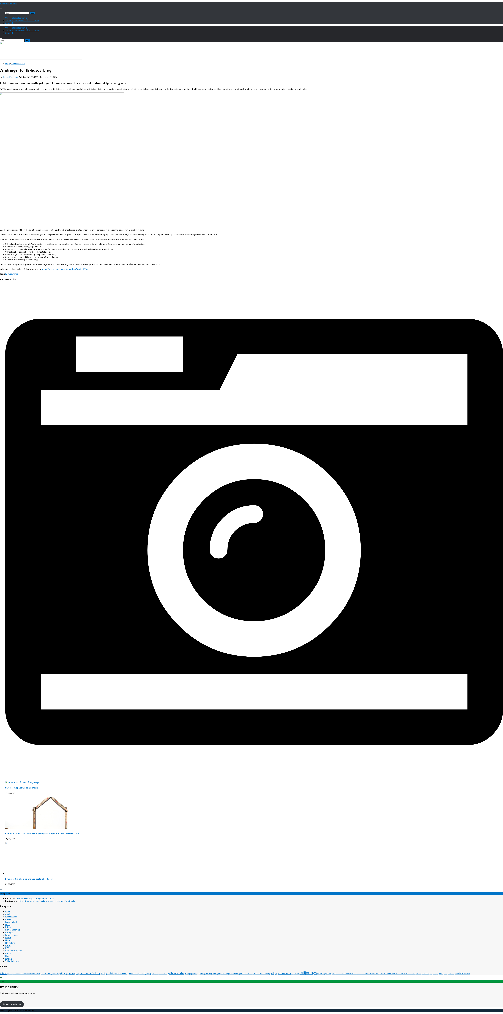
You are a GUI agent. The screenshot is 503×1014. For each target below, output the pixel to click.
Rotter (8, 953)
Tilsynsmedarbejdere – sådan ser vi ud (22, 20)
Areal (7, 914)
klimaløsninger (249, 974)
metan (8, 937)
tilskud (441, 974)
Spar (431, 974)
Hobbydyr (189, 973)
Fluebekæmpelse (136, 973)
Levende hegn (11, 935)
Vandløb (459, 973)
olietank (349, 974)
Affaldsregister (11, 974)
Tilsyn (445, 974)
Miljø (7, 63)
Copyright (9, 23)
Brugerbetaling (54, 973)
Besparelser (44, 974)
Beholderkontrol (22, 973)
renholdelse (400, 974)
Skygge (8, 958)
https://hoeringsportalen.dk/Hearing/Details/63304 (65, 269)
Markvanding (265, 973)
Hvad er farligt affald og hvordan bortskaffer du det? (29, 879)
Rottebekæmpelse (13, 950)
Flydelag (147, 973)
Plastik (354, 974)
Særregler (435, 974)
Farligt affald (11, 922)
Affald (7, 911)
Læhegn (9, 932)
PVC (7, 948)
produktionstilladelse (388, 973)
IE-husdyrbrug (11, 273)
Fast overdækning (121, 973)
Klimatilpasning (12, 929)
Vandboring (451, 974)
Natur (7, 945)
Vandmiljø (466, 974)
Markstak (257, 974)
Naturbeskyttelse (340, 974)
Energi (64, 973)
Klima (8, 927)
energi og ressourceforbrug (85, 973)
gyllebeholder (176, 973)
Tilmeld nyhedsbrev (12, 1004)
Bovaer (8, 919)
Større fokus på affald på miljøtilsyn (21, 787)
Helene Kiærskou (10, 77)
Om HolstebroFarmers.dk (16, 17)
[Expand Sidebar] (1, 889)
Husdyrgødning (199, 973)
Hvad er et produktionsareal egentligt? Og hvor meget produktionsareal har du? (42, 833)
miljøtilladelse (295, 974)
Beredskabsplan (34, 974)
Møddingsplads (324, 973)
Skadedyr (9, 956)
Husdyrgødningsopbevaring (217, 973)
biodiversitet (11, 916)
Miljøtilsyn (10, 942)
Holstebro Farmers (8, 3)
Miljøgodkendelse (281, 973)
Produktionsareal (372, 973)
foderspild (155, 974)
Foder (7, 924)
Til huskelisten (18, 63)
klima (242, 973)
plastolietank (361, 974)
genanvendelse (162, 974)
